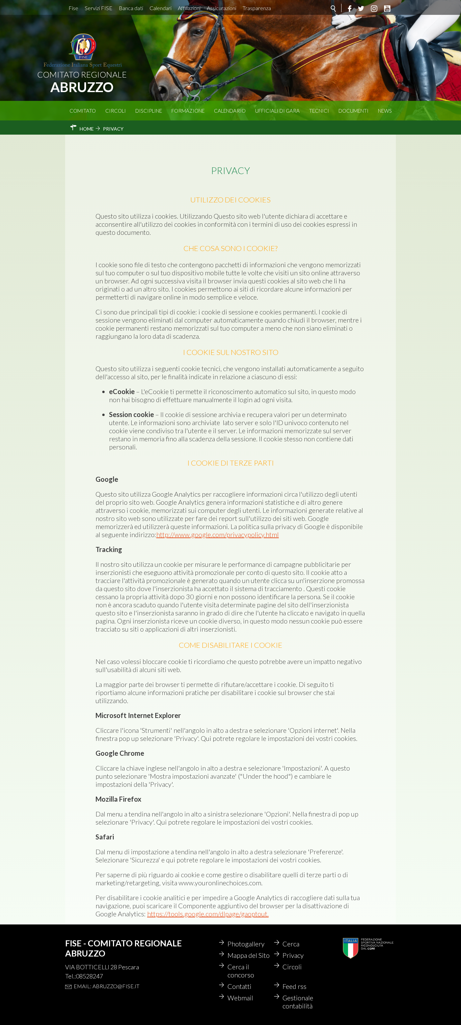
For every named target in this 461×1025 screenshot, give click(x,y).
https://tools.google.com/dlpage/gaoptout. (208, 914)
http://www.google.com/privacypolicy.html (217, 534)
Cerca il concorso (240, 971)
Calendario (230, 111)
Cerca (290, 944)
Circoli (115, 111)
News (385, 111)
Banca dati (131, 8)
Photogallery (246, 944)
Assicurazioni (221, 8)
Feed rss (294, 986)
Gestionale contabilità (297, 1002)
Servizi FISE (98, 8)
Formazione (188, 111)
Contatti (239, 986)
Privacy (293, 955)
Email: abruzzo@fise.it (106, 986)
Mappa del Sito (248, 955)
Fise (73, 8)
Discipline (148, 111)
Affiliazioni (189, 8)
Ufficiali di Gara (277, 111)
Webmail (240, 998)
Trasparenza (257, 8)
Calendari (160, 8)
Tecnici (319, 111)
